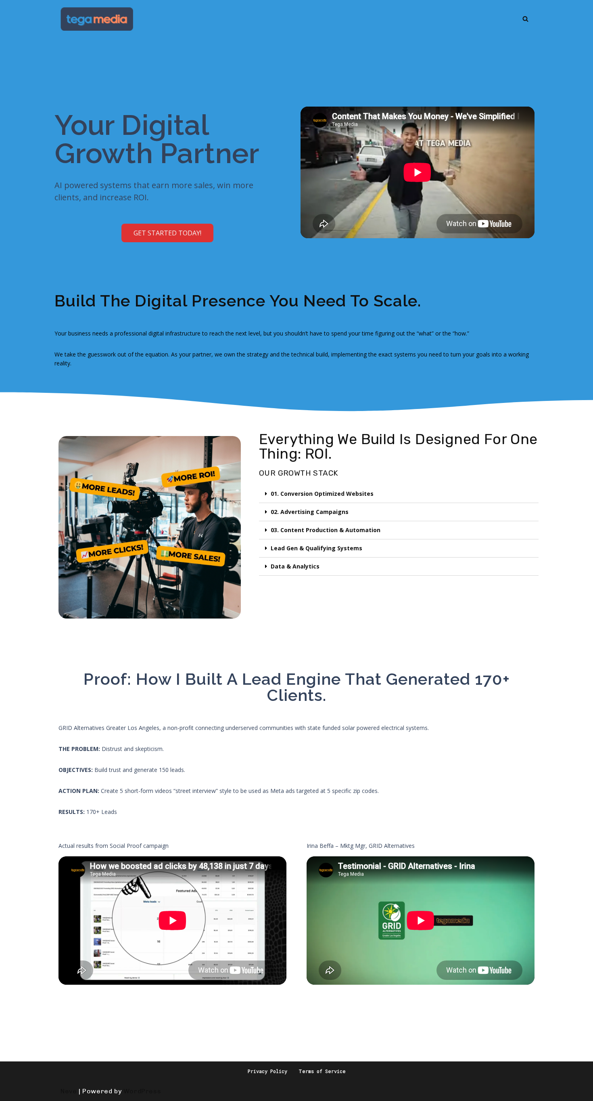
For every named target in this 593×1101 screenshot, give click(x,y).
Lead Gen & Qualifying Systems (316, 548)
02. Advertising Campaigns (310, 512)
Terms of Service (322, 1071)
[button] (167, 233)
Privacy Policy (267, 1071)
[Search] (525, 19)
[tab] (399, 494)
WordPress (142, 1091)
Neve (69, 1091)
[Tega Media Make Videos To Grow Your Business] (97, 19)
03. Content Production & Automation (325, 530)
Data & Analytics (295, 566)
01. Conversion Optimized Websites (322, 493)
